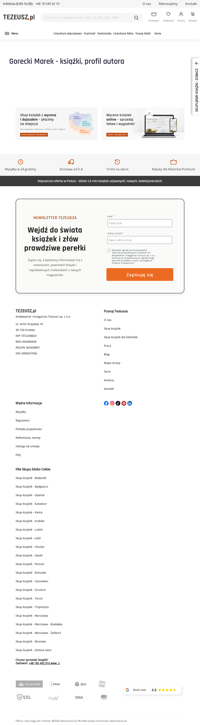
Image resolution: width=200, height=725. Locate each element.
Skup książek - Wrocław (31, 641)
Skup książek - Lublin (29, 529)
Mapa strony (112, 363)
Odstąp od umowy (27, 446)
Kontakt (191, 4)
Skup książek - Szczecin (31, 590)
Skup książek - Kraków (30, 521)
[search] (136, 17)
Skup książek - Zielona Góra (33, 650)
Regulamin (23, 420)
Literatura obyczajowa (68, 33)
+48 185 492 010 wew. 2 (44, 663)
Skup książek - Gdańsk (30, 495)
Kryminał (89, 33)
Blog (107, 354)
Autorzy (109, 380)
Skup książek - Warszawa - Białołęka (39, 624)
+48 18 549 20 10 (47, 4)
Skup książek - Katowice (31, 504)
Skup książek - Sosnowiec (32, 581)
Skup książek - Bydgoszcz (32, 486)
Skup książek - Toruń (29, 598)
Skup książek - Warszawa (32, 615)
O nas (147, 4)
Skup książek (112, 328)
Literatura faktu (123, 33)
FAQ (18, 455)
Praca (107, 346)
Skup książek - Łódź (28, 538)
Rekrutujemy (168, 4)
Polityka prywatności (29, 429)
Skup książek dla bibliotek (121, 337)
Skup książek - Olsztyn (30, 547)
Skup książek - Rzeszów (31, 572)
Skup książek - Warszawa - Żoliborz (38, 633)
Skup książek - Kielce (29, 512)
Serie (157, 33)
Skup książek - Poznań (30, 564)
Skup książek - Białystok (31, 478)
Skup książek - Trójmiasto (32, 607)
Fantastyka (104, 33)
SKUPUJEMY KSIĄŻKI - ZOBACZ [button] (197, 90)
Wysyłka (21, 412)
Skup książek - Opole (29, 555)
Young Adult (143, 33)
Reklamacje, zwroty (28, 437)
